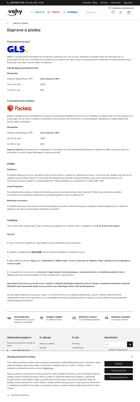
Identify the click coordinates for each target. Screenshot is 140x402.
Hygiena (72, 12)
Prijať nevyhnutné (118, 370)
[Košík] (129, 12)
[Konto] (120, 12)
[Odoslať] (130, 344)
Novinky (104, 2)
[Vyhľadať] (113, 12)
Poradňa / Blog (90, 2)
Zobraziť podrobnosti (20, 395)
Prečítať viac (48, 368)
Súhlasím (118, 364)
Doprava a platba (47, 343)
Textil (55, 12)
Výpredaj (128, 2)
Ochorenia (115, 2)
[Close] (132, 357)
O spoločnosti (78, 348)
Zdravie (39, 12)
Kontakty (76, 343)
